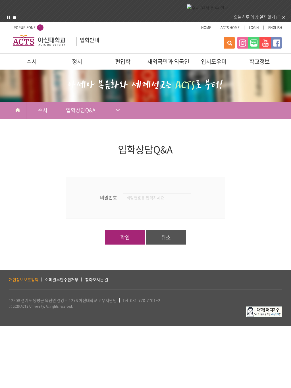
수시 (31, 61)
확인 (125, 237)
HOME (206, 28)
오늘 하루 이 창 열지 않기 (254, 17)
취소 (166, 237)
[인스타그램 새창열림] (242, 43)
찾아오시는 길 (96, 279)
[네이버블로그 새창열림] (253, 43)
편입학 (122, 61)
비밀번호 (108, 197)
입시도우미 (213, 61)
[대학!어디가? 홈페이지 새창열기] (264, 309)
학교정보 (259, 61)
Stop (8, 17)
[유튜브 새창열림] (265, 43)
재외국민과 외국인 (168, 61)
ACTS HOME (230, 28)
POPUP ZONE (27, 27)
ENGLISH (275, 28)
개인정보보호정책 (23, 279)
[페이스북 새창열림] (276, 43)
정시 (77, 61)
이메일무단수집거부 (61, 279)
